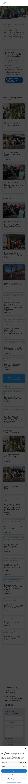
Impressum (19, 782)
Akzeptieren (14, 771)
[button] (26, 748)
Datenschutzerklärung (11, 782)
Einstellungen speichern (14, 779)
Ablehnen (14, 775)
